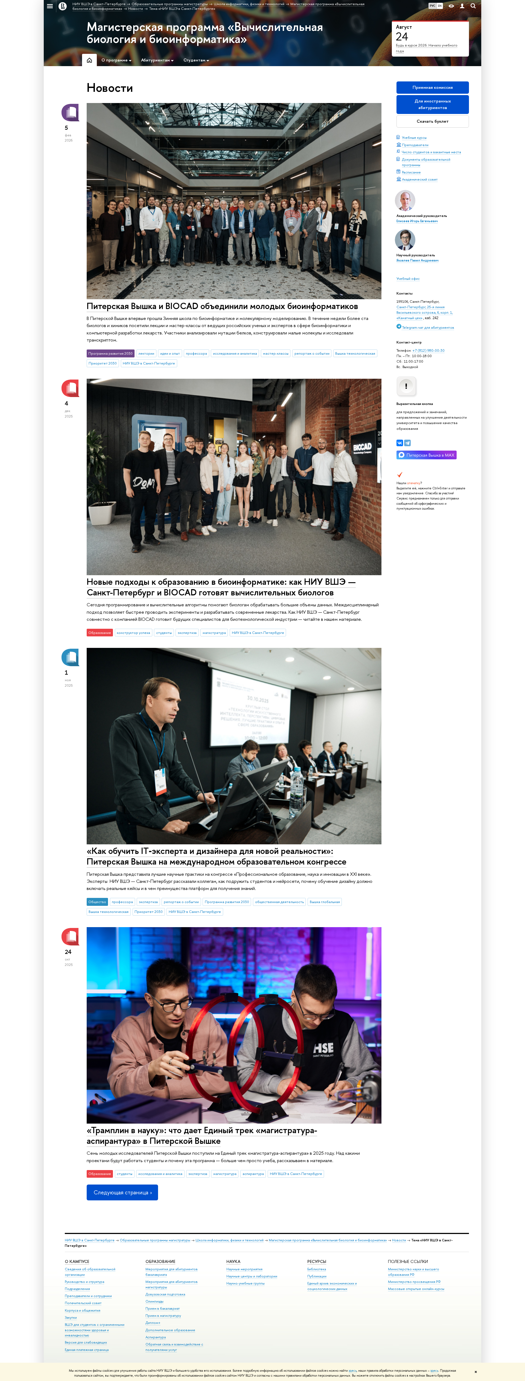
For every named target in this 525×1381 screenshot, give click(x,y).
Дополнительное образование (170, 1330)
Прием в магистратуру (163, 1315)
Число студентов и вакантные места (431, 151)
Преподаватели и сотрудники (88, 1296)
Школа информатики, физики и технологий (230, 1240)
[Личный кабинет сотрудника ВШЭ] (462, 6)
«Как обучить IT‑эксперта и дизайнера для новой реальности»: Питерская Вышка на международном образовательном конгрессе (216, 856)
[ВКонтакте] (399, 443)
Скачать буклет (433, 121)
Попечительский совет (83, 1303)
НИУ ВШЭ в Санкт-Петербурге (149, 363)
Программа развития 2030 (227, 901)
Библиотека (316, 1269)
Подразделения (77, 1288)
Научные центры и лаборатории (251, 1276)
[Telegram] (407, 443)
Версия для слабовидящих (86, 1342)
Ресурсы (316, 1261)
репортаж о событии (311, 353)
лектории (146, 353)
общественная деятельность (279, 901)
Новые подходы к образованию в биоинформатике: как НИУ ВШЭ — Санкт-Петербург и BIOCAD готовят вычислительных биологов (221, 586)
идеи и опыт (170, 353)
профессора (196, 353)
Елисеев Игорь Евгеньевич (417, 221)
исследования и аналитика (235, 353)
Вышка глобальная (325, 901)
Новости (399, 1240)
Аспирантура (155, 1337)
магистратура (214, 632)
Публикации (316, 1276)
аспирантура (253, 1173)
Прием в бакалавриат (162, 1308)
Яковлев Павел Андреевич (417, 260)
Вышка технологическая (355, 353)
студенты (164, 632)
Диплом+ (153, 1322)
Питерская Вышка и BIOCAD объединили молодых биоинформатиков (222, 306)
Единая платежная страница (87, 1349)
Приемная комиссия (433, 87)
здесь (353, 1370)
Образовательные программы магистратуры (155, 1240)
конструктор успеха (133, 632)
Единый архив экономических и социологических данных (332, 1286)
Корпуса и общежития (82, 1310)
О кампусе (77, 1261)
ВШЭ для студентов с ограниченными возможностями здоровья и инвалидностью (94, 1330)
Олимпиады (154, 1301)
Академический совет (420, 179)
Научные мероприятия (244, 1269)
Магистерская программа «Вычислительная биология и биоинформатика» (205, 32)
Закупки (71, 1317)
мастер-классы (275, 353)
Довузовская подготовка (165, 1294)
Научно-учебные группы (245, 1283)
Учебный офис (408, 278)
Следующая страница (121, 1192)
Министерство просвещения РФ (414, 1281)
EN (440, 6)
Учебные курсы (414, 137)
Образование (160, 1261)
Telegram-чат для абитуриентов (427, 327)
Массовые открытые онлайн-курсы (416, 1288)
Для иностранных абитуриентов (433, 104)
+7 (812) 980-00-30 (428, 350)
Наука (233, 1261)
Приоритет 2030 (103, 363)
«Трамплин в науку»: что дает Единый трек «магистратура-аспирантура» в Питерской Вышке (202, 1135)
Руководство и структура (84, 1281)
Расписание (411, 172)
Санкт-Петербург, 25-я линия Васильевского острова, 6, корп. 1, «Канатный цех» (424, 312)
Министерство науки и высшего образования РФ (413, 1272)
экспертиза (187, 632)
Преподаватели (415, 144)
